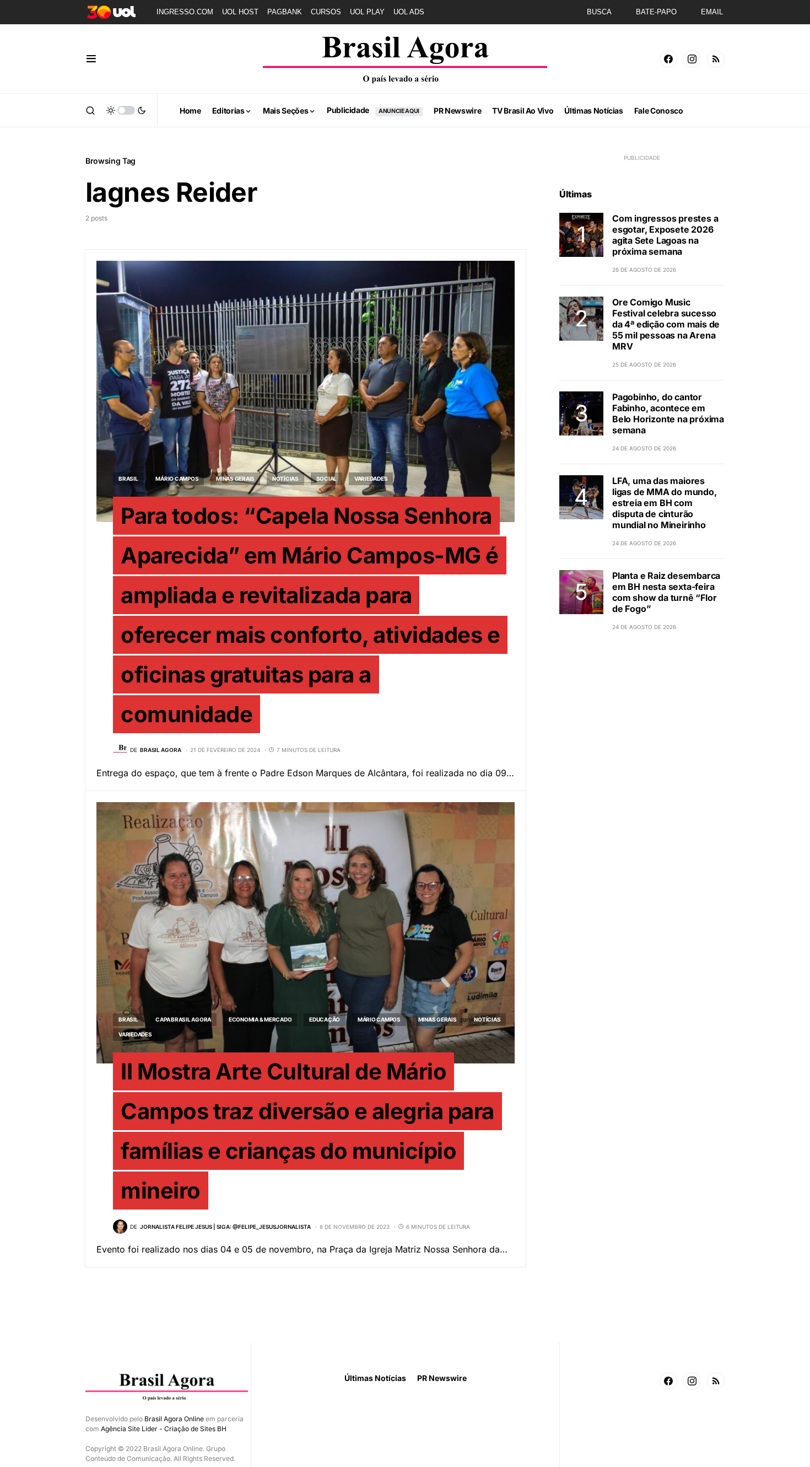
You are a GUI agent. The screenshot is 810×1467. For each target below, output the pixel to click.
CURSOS (326, 12)
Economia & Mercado (260, 1019)
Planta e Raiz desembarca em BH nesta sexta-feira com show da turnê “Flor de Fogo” (666, 592)
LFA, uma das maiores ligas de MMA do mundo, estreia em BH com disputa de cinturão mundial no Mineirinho (664, 502)
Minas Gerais (235, 478)
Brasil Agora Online (174, 1419)
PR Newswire (442, 1378)
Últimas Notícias (375, 1378)
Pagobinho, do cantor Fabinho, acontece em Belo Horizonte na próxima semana (668, 413)
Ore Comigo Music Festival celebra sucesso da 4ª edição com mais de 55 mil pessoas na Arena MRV (666, 324)
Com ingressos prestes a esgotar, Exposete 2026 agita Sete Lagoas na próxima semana (665, 235)
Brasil (128, 478)
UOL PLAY (367, 12)
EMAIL (712, 12)
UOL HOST (240, 12)
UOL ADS (408, 12)
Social (326, 478)
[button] (91, 59)
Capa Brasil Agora (183, 1019)
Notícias (285, 478)
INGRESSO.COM (184, 12)
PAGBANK (284, 12)
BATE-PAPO (656, 12)
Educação (324, 1019)
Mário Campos (176, 478)
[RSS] (716, 59)
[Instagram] (692, 59)
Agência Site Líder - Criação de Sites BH (163, 1429)
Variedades (371, 478)
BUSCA (599, 12)
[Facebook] (668, 59)
